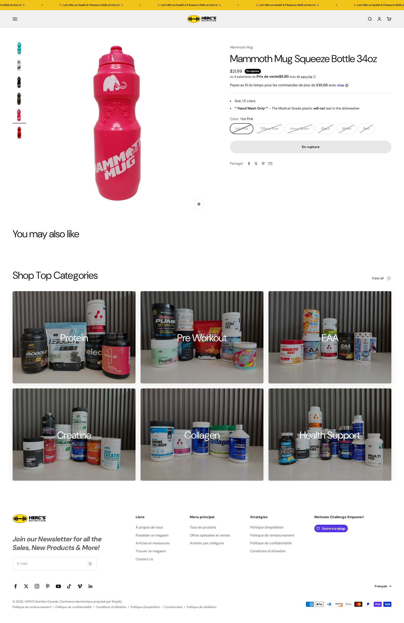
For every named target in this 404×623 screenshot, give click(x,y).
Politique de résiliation (201, 607)
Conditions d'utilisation (268, 551)
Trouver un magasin (151, 551)
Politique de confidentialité (271, 543)
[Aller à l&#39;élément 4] (19, 99)
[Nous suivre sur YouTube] (58, 586)
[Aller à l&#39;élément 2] (19, 65)
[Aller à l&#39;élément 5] (19, 116)
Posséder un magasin (152, 535)
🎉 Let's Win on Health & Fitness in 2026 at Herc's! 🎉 (51, 5)
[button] (310, 77)
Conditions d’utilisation (111, 607)
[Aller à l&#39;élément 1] (19, 48)
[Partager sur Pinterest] (263, 163)
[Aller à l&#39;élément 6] (19, 132)
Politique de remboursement (272, 535)
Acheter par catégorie (207, 543)
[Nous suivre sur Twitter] (26, 586)
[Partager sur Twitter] (256, 163)
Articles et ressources (153, 543)
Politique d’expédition (145, 607)
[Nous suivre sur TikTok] (69, 586)
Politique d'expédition (266, 527)
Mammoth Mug (241, 47)
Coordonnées (173, 607)
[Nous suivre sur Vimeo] (80, 586)
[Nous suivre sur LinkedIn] (90, 586)
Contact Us (144, 559)
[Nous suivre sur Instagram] (37, 586)
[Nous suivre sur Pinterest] (47, 586)
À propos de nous (149, 527)
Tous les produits (203, 527)
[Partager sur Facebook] (248, 163)
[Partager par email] (270, 163)
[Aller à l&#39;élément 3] (19, 82)
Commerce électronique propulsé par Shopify (91, 601)
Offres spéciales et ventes (210, 535)
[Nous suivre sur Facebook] (15, 586)
